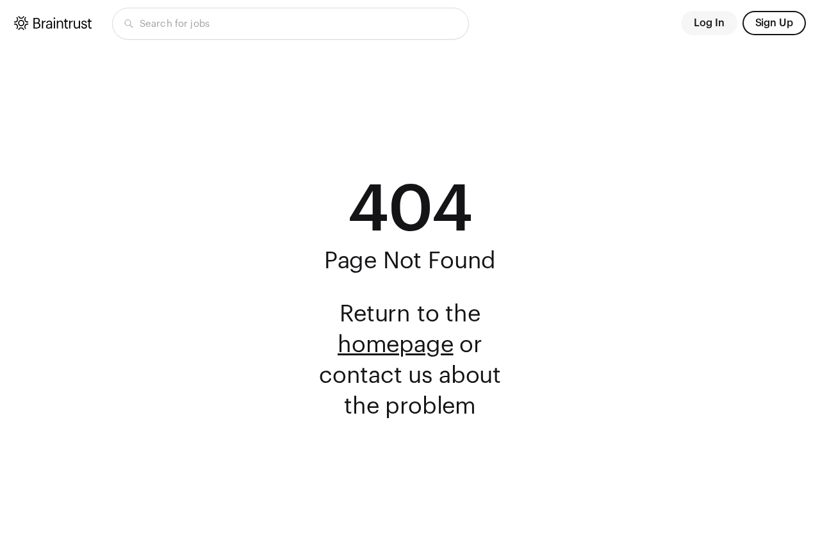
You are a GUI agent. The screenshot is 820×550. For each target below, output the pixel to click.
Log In (709, 23)
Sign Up (774, 23)
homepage (396, 345)
